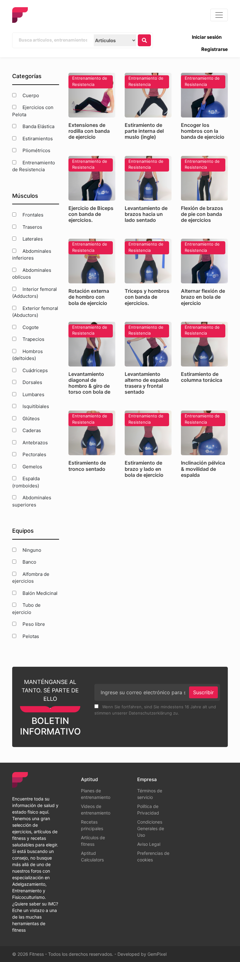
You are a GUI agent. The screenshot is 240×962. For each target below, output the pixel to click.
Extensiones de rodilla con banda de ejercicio (89, 131)
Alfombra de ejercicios (30, 577)
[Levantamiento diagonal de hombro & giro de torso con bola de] (91, 344)
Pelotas (30, 636)
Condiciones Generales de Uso (150, 828)
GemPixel (157, 954)
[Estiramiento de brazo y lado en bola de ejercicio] (148, 433)
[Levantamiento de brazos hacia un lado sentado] (148, 178)
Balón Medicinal (39, 593)
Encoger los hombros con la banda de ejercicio (202, 131)
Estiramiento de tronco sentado (87, 466)
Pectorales (33, 454)
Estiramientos (37, 139)
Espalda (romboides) (26, 482)
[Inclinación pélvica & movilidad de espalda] (204, 433)
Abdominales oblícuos (31, 273)
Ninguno (31, 550)
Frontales (32, 215)
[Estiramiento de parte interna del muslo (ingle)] (148, 95)
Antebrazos (34, 443)
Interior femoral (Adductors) (34, 292)
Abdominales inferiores (31, 254)
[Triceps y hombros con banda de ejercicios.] (148, 261)
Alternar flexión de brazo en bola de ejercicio (203, 297)
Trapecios (32, 339)
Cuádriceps (34, 370)
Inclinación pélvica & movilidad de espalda (203, 469)
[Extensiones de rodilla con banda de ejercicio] (91, 95)
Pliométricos (35, 150)
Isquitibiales (35, 406)
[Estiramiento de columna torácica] (204, 344)
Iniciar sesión (207, 37)
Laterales (32, 239)
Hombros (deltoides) (27, 354)
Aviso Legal (148, 844)
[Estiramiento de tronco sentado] (91, 433)
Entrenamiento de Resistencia (33, 166)
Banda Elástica (37, 126)
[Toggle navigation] (219, 15)
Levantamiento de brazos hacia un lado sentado (146, 214)
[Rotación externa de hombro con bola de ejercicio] (91, 261)
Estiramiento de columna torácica (201, 377)
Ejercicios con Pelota (32, 110)
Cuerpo (30, 95)
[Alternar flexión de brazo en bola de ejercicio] (204, 261)
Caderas (31, 430)
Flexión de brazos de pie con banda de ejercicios (202, 214)
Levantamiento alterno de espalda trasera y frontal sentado (147, 383)
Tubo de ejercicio (26, 608)
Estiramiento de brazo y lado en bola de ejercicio (144, 469)
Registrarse (214, 49)
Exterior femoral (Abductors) (35, 311)
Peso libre (33, 624)
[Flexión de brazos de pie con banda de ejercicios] (204, 178)
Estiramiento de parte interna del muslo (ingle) (144, 131)
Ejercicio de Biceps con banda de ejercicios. (90, 214)
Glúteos (30, 418)
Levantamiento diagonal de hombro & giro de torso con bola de (89, 383)
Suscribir (203, 692)
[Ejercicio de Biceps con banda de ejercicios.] (91, 178)
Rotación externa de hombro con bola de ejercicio (88, 297)
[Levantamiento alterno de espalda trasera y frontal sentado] (148, 344)
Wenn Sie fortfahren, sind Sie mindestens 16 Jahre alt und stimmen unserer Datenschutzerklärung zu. (155, 709)
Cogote (30, 327)
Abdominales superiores (31, 501)
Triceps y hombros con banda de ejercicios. (147, 297)
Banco (28, 562)
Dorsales (31, 382)
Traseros (31, 227)
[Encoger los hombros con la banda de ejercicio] (204, 95)
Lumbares (32, 394)
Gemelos (31, 467)
